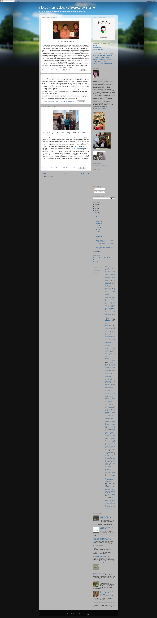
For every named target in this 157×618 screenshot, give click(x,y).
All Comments (99, 191)
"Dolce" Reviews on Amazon (100, 261)
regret (114, 458)
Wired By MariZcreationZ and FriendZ (110, 507)
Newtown (113, 438)
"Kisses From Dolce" (110, 268)
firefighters (110, 385)
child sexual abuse (110, 319)
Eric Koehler (108, 375)
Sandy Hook (110, 461)
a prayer (107, 274)
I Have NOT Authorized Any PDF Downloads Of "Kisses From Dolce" (102, 539)
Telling (108, 492)
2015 (96, 204)
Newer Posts (46, 173)
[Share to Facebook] (84, 70)
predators (113, 450)
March (98, 234)
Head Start (111, 396)
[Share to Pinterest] (86, 70)
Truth (112, 497)
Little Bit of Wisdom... (98, 604)
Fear (114, 381)
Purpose (108, 458)
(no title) (95, 548)
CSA (112, 351)
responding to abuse (111, 460)
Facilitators (110, 379)
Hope (106, 403)
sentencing (110, 466)
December (99, 216)
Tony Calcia (110, 495)
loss (106, 427)
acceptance (107, 280)
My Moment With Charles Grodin (101, 556)
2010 (96, 215)
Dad (106, 356)
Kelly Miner (111, 418)
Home (66, 173)
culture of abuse (109, 354)
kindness (107, 419)
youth (106, 509)
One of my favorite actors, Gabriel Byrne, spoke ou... (104, 244)
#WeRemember (110, 269)
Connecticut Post (109, 347)
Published (113, 457)
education (109, 371)
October (98, 221)
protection (107, 457)
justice (106, 416)
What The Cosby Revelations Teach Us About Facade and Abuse (107, 517)
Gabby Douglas (110, 390)
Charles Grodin (108, 302)
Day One (111, 362)
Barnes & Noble (97, 47)
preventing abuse (111, 452)
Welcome (109, 505)
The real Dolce (111, 494)
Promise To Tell (109, 455)
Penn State (110, 449)
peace (113, 447)
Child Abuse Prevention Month (110, 308)
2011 (96, 212)
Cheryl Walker (108, 303)
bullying (106, 296)
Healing (107, 398)
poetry (106, 450)
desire (111, 364)
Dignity (112, 365)
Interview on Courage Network (101, 57)
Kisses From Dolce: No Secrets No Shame (67, 7)
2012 (96, 210)
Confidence (107, 344)
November (99, 219)
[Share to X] (83, 70)
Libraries (113, 421)
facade (113, 378)
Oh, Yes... (102, 565)
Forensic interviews (109, 387)
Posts (96, 188)
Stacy (108, 475)
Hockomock (110, 401)
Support (107, 486)
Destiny (106, 365)
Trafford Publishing (98, 49)
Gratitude (107, 393)
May (97, 229)
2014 (96, 206)
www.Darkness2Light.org (77, 148)
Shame (107, 471)
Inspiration (110, 407)
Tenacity (113, 492)
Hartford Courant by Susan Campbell (102, 59)
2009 (96, 251)
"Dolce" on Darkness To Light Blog (102, 257)
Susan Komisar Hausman (102, 77)
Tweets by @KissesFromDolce (101, 165)
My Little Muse (109, 433)
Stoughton (110, 485)
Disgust (113, 367)
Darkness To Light (110, 359)
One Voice (110, 443)
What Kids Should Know (99, 573)
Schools (107, 463)
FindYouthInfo (112, 384)
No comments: (73, 70)
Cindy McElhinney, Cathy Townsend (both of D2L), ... (105, 248)
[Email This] (79, 70)
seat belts (113, 464)
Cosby (106, 348)
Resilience (102, 581)
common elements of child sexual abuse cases (110, 336)
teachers (113, 491)
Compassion (108, 342)
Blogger (88, 614)
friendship (113, 388)
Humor (111, 403)
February (98, 236)
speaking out (111, 474)
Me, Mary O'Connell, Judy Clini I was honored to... (104, 241)
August (98, 223)
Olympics (113, 441)
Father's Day (108, 381)
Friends (106, 388)
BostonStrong (108, 294)
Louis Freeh (112, 427)
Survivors (107, 489)
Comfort (107, 334)
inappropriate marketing (110, 406)
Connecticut (107, 345)
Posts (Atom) (52, 176)
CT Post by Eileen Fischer (100, 61)
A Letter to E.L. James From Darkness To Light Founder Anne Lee (107, 593)
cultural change (108, 353)
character (110, 300)
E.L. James (112, 370)
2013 (96, 208)
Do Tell (108, 368)
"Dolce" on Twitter (97, 259)
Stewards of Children (110, 480)
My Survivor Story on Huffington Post (102, 55)
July (97, 225)
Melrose (111, 432)
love (108, 429)
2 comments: (72, 167)
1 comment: (71, 101)
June (97, 227)
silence (113, 471)
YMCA (111, 508)
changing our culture (111, 299)
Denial (106, 364)
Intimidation (107, 409)
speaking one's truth (111, 472)
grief (106, 396)
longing (112, 426)
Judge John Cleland (109, 415)
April (97, 232)
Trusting (107, 497)
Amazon (95, 45)
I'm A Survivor (109, 404)
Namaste (107, 435)
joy (112, 413)
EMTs (112, 373)
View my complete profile (99, 108)
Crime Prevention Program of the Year (110, 350)
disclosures (107, 367)
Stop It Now (112, 483)
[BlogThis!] (81, 70)
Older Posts (85, 173)
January (98, 238)
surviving (107, 488)
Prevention (110, 454)
